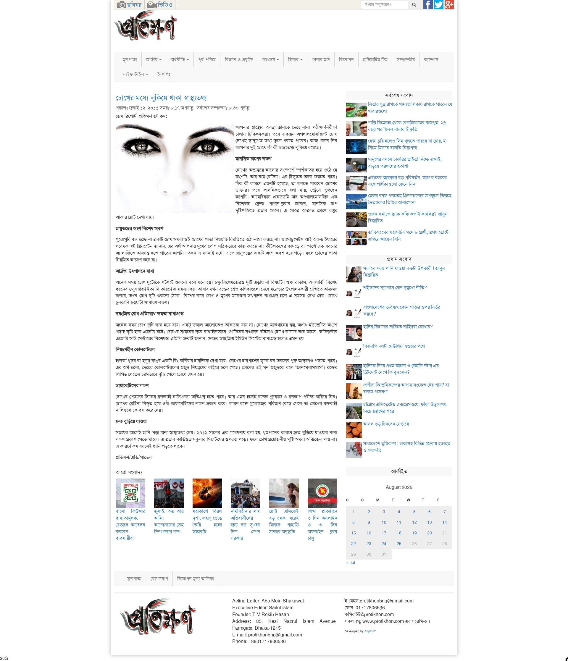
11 (399, 522)
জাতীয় (152, 59)
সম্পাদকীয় (406, 59)
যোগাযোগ (159, 579)
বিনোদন (346, 59)
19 (414, 533)
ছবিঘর (134, 5)
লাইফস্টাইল (134, 74)
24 (384, 543)
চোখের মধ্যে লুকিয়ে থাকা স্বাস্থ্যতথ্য (161, 97)
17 (384, 533)
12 (414, 522)
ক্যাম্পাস (431, 59)
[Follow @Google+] (449, 4)
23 (369, 543)
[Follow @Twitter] (438, 4)
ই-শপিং (163, 74)
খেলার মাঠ (321, 59)
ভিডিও (165, 5)
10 (384, 522)
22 (353, 543)
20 (429, 533)
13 (429, 522)
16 (369, 533)
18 (399, 533)
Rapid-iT (370, 631)
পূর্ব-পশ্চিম (207, 59)
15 (353, 533)
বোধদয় (269, 59)
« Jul (350, 562)
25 (399, 543)
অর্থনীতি (178, 59)
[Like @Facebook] (428, 4)
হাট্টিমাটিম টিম (375, 59)
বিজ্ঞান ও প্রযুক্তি (239, 59)
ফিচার (294, 59)
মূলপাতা (130, 59)
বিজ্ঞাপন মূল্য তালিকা (195, 579)
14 (444, 522)
